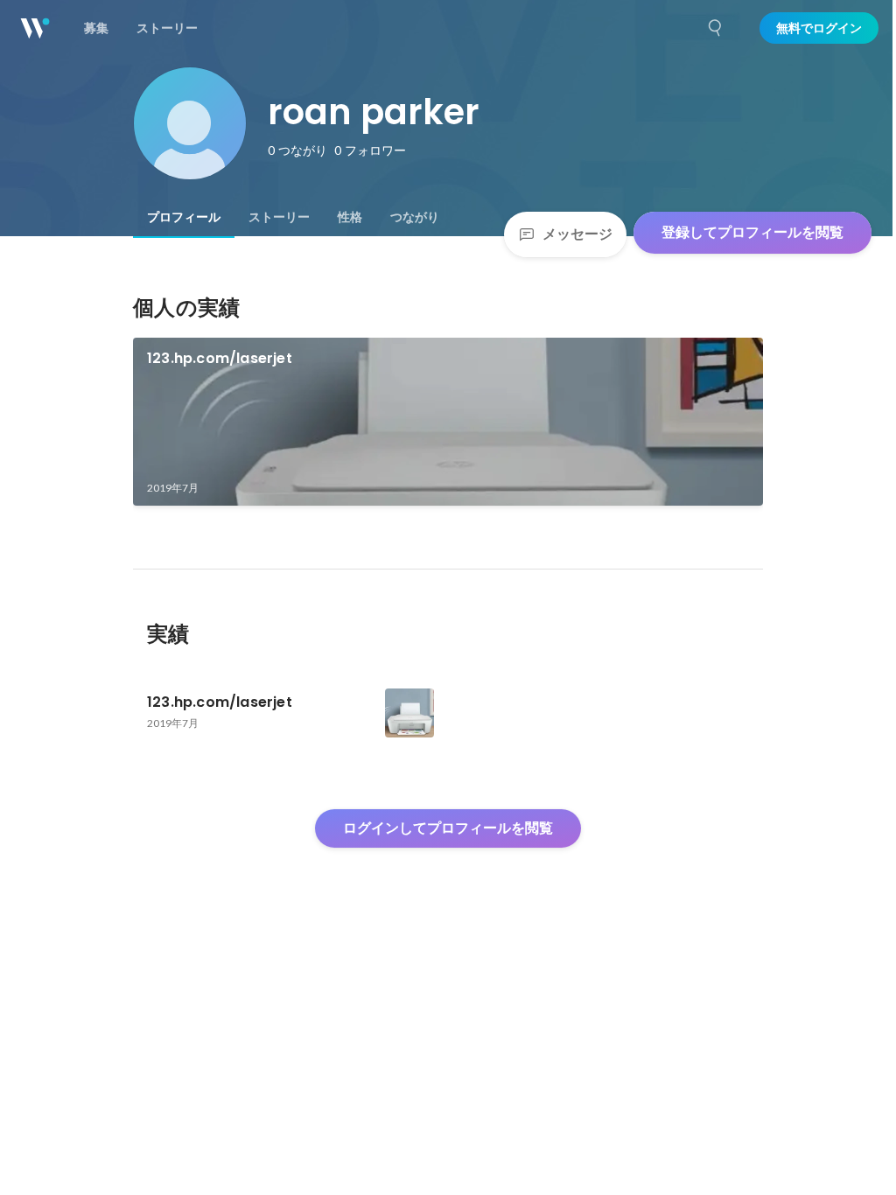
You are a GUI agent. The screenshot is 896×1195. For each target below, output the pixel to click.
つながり (414, 217)
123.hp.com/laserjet (219, 358)
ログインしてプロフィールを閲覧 (448, 828)
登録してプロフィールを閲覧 (753, 232)
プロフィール (183, 217)
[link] (448, 422)
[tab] (183, 217)
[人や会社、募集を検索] (715, 27)
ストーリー (279, 217)
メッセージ (577, 234)
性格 (350, 217)
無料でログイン (819, 28)
